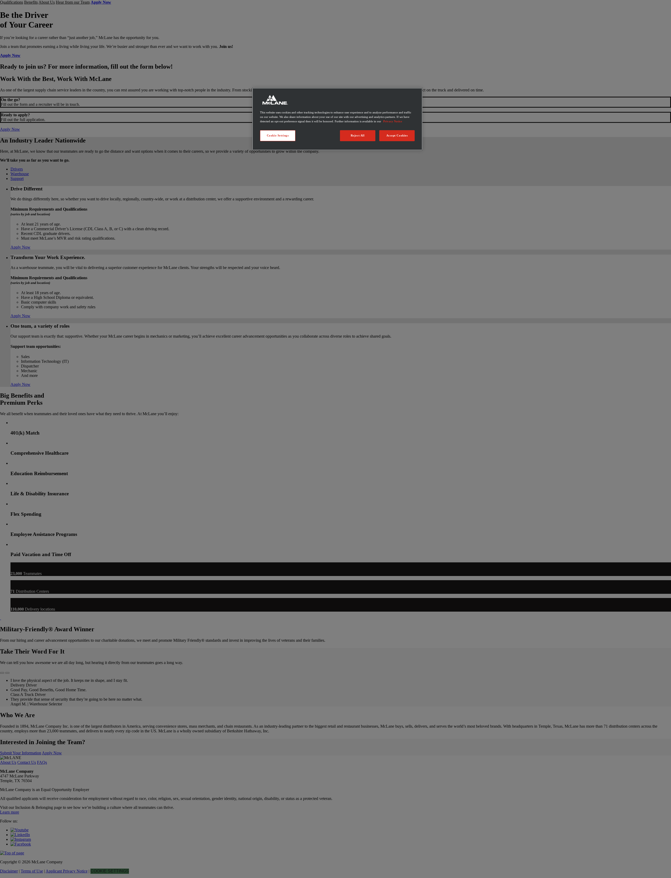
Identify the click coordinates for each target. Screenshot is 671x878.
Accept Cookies (397, 135)
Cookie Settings (278, 135)
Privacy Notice (392, 121)
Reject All (358, 135)
